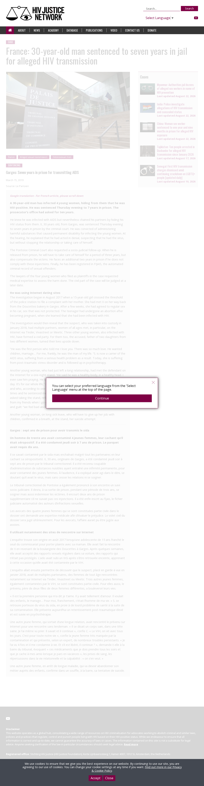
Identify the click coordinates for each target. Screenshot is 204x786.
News (37, 30)
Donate (152, 30)
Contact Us (132, 30)
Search (189, 8)
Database (72, 30)
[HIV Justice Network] (36, 13)
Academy (53, 30)
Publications (94, 30)
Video (114, 30)
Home (10, 30)
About (22, 30)
